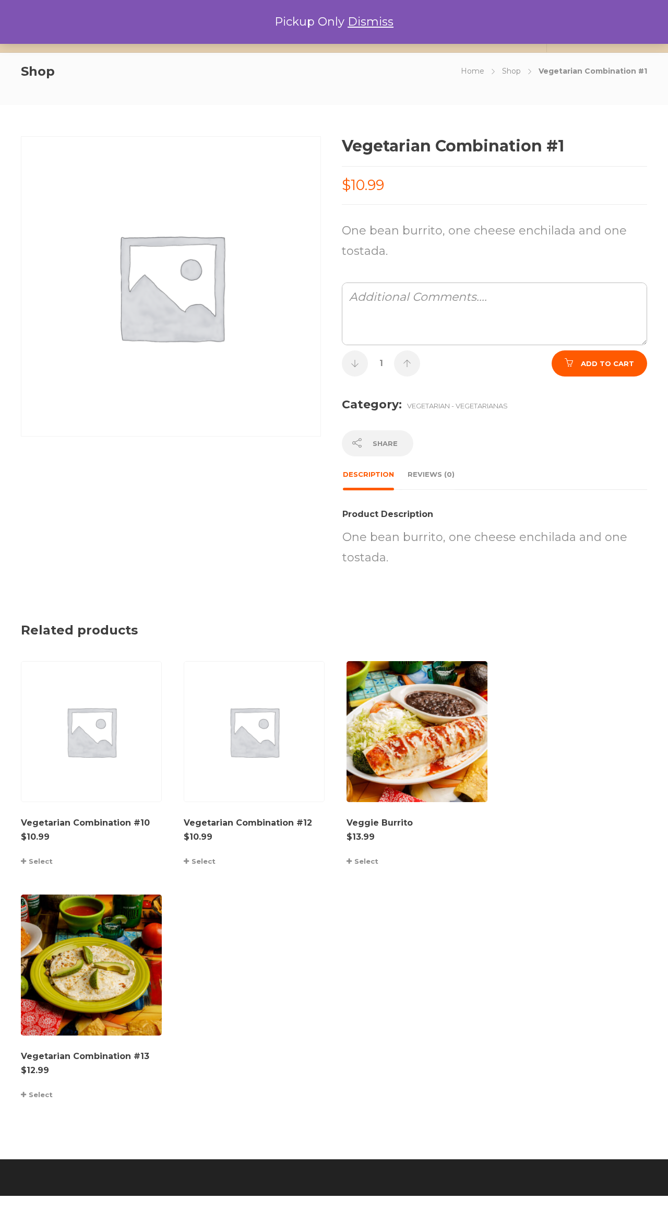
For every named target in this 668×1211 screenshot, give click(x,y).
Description (368, 474)
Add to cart (607, 363)
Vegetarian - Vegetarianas (457, 406)
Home (472, 71)
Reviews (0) (431, 474)
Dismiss (370, 22)
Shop (511, 71)
